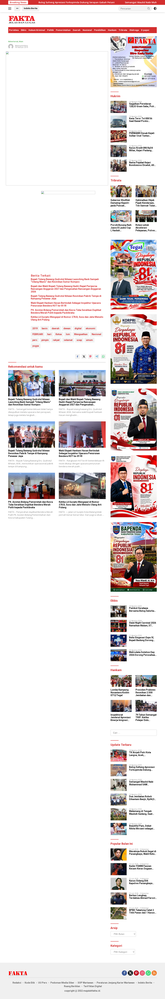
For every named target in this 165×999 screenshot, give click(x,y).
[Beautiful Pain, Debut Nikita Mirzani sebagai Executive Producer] (119, 829)
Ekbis (23, 30)
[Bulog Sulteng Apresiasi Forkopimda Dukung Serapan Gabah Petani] (119, 770)
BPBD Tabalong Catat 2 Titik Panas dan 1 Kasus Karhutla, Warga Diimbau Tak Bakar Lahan (142, 911)
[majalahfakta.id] (22, 19)
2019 (35, 328)
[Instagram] (142, 973)
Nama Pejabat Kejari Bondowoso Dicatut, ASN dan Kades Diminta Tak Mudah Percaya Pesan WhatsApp (142, 164)
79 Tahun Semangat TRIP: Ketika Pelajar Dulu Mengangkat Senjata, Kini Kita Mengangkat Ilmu (146, 718)
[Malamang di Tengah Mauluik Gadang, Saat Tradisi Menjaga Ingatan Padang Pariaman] (119, 814)
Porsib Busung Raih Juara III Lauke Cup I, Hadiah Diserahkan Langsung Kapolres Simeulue (121, 228)
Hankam (112, 30)
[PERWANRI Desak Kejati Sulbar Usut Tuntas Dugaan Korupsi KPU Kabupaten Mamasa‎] (119, 136)
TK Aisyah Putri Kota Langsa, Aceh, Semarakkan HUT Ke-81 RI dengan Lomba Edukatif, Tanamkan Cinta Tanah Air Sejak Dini (142, 754)
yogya (35, 346)
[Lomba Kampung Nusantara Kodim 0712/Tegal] (121, 681)
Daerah (76, 30)
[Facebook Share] (77, 356)
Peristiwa (14, 30)
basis (45, 328)
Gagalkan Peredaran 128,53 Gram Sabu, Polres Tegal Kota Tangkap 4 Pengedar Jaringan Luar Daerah (143, 105)
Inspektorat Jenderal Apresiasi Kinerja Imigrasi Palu (121, 718)
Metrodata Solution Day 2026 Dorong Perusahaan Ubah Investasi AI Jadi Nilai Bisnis (142, 653)
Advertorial (13, 41)
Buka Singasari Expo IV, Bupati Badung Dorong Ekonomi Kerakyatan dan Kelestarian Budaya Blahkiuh (142, 639)
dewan (66, 328)
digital (78, 328)
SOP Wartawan (85, 982)
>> (17, 8)
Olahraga (134, 30)
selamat (68, 340)
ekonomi (90, 328)
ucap (79, 340)
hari (49, 334)
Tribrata (123, 30)
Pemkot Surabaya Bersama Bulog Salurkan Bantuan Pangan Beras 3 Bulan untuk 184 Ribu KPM (143, 609)
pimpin (45, 340)
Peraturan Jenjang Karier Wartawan (116, 982)
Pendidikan (100, 30)
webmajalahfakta (21, 46)
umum (89, 340)
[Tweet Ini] (84, 356)
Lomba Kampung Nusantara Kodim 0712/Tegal (120, 692)
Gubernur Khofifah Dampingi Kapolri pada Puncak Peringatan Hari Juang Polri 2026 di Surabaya (121, 203)
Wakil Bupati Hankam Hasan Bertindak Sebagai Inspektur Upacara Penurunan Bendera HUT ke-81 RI (66, 304)
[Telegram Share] (96, 356)
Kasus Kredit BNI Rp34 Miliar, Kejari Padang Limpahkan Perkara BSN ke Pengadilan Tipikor (142, 149)
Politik (50, 30)
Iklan (21, 41)
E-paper (145, 30)
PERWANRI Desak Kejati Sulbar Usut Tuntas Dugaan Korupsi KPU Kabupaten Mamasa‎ (141, 134)
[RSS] (154, 973)
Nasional (87, 30)
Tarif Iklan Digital (92, 986)
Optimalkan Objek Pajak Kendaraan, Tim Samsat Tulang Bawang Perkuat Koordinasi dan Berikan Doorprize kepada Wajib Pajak (146, 203)
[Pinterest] (136, 973)
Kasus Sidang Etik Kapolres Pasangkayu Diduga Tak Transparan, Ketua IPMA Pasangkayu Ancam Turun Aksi (142, 882)
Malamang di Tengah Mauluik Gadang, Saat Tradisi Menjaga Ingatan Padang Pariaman (142, 812)
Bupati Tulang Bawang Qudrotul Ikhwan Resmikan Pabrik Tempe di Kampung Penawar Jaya (66, 297)
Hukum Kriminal (37, 30)
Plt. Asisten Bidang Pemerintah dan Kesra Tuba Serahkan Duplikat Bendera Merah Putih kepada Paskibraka (66, 311)
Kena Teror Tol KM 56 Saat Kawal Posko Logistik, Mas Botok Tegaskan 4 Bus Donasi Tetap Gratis (141, 120)
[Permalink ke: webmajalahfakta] (10, 46)
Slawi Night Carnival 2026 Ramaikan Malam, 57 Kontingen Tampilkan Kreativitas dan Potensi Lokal (142, 624)
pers (34, 340)
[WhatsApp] (148, 973)
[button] (149, 8)
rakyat (56, 340)
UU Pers (42, 982)
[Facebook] (124, 973)
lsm (68, 334)
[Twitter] (130, 973)
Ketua (59, 334)
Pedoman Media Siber (62, 982)
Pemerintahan (63, 30)
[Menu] (10, 8)
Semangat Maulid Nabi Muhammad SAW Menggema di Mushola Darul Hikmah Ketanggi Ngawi (141, 783)
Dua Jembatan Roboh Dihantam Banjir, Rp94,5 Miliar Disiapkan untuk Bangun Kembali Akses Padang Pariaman (141, 798)
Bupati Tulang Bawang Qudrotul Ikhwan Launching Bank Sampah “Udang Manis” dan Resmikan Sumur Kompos (65, 280)
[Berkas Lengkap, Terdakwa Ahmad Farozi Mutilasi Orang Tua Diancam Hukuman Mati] (119, 898)
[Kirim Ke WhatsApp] (103, 356)
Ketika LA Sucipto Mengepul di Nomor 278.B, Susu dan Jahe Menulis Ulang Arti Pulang (67, 318)
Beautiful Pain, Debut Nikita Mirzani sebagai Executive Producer (141, 827)
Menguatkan (80, 334)
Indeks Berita (30, 8)
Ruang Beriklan (72, 986)
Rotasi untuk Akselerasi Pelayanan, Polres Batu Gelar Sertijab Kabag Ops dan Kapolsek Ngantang (146, 228)
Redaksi (17, 982)
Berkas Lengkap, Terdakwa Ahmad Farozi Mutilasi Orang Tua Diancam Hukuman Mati (142, 897)
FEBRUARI (37, 334)
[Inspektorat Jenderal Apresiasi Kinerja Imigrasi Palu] (121, 706)
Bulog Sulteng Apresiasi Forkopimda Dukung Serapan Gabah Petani (40, 2)
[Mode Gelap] (155, 8)
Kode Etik (30, 982)
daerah (55, 328)
